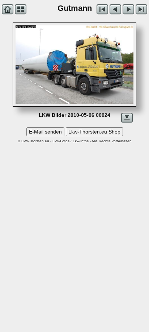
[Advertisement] (74, 215)
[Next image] (98, 64)
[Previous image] (39, 64)
